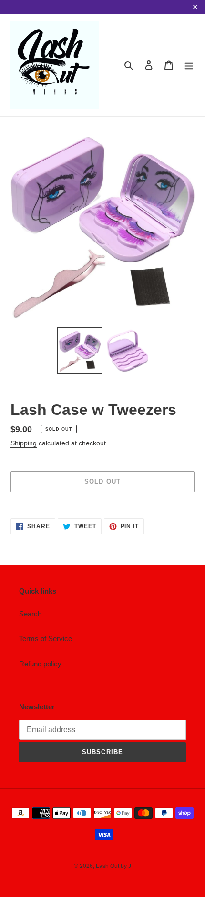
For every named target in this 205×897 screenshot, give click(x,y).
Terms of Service (45, 639)
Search (30, 614)
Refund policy (40, 664)
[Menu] (189, 65)
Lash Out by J (113, 866)
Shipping (23, 443)
